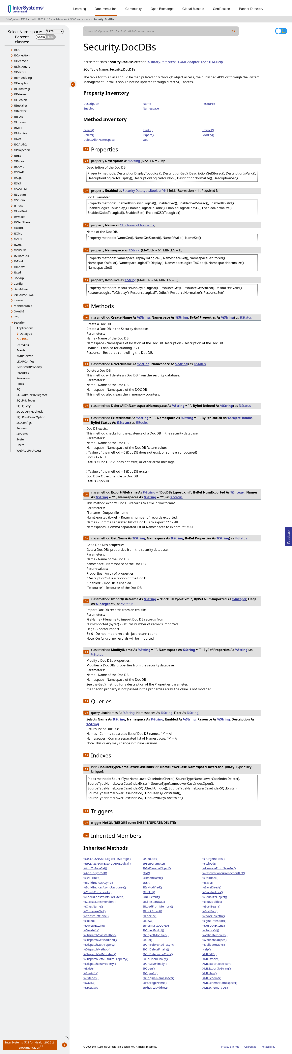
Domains (22, 345)
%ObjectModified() (155, 935)
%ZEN (18, 239)
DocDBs (109, 19)
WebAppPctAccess (29, 450)
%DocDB (20, 72)
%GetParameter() (154, 863)
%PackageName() (155, 983)
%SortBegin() (211, 906)
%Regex (19, 161)
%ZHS (18, 244)
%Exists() (89, 968)
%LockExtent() (152, 911)
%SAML (19, 167)
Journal (18, 300)
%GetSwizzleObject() (157, 868)
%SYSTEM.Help (212, 62)
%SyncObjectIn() (213, 916)
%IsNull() (149, 892)
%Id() (146, 873)
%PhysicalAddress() (156, 987)
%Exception (21, 83)
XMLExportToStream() (217, 964)
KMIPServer (24, 356)
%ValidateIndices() (214, 935)
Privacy (225, 1046)
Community (133, 9)
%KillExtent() (151, 897)
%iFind (18, 261)
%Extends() (91, 978)
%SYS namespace (80, 19)
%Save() (207, 882)
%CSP (17, 50)
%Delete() (90, 921)
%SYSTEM (20, 189)
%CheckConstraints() (97, 892)
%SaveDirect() (211, 887)
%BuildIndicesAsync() (98, 882)
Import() (208, 130)
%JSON (18, 116)
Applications (24, 328)
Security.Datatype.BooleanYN (144, 190)
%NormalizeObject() (156, 925)
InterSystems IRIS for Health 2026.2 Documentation (31, 1045)
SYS (16, 317)
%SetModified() (212, 902)
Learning (79, 9)
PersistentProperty (29, 367)
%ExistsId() (90, 973)
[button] (86, 149)
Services (22, 434)
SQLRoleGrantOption (30, 417)
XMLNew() (209, 973)
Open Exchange (162, 9)
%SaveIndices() (212, 892)
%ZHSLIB (20, 250)
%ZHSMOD (21, 256)
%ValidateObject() (214, 940)
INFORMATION (24, 295)
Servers (21, 428)
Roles (20, 384)
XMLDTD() (209, 954)
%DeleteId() (91, 930)
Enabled (88, 108)
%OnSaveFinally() (155, 964)
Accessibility (268, 1046)
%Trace (18, 206)
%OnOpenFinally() (155, 959)
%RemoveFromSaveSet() (219, 868)
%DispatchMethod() (96, 949)
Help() (206, 949)
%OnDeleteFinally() (156, 949)
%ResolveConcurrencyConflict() (223, 873)
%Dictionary (22, 66)
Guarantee (250, 1046)
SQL (19, 389)
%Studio (19, 200)
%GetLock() (150, 859)
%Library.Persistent (161, 62)
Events (20, 350)
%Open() (149, 968)
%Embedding (23, 78)
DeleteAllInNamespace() (99, 140)
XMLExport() (210, 959)
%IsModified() (152, 887)
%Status (246, 317)
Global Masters (193, 9)
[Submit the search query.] (234, 31)
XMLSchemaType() (215, 987)
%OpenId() (150, 973)
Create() (88, 130)
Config (18, 283)
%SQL (18, 178)
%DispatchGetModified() (100, 940)
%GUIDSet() (91, 987)
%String (134, 161)
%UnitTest (20, 211)
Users (20, 445)
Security (98, 19)
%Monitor (20, 133)
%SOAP (19, 172)
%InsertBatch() (153, 878)
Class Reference (58, 19)
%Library (20, 122)
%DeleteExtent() (94, 925)
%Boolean (143, 422)
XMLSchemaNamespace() (219, 983)
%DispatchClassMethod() (100, 935)
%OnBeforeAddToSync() (159, 944)
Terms (235, 1046)
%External (20, 94)
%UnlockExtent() (213, 925)
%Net (17, 139)
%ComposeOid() (94, 911)
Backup (19, 278)
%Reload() (209, 863)
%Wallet (19, 217)
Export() (148, 135)
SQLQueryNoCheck (29, 411)
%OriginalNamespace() (158, 978)
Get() (146, 140)
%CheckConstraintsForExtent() (104, 897)
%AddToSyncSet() (95, 873)
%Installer (20, 105)
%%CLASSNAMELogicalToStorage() (107, 859)
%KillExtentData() (154, 902)
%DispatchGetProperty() (99, 944)
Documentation (106, 9)
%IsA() (147, 882)
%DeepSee (21, 61)
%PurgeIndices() (213, 859)
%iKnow (19, 267)
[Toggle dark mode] (281, 31)
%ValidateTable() (213, 944)
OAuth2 (19, 311)
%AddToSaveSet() (95, 868)
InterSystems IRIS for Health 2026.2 (25, 19)
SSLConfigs (24, 423)
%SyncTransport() (214, 921)
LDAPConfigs (25, 361)
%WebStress (22, 222)
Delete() (88, 135)
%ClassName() (93, 906)
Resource (22, 372)
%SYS (17, 183)
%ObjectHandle (239, 418)
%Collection (22, 55)
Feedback (288, 535)
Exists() (148, 130)
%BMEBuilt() (92, 878)
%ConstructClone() (96, 916)
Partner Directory (251, 9)
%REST (18, 155)
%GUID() (89, 983)
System (21, 439)
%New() (148, 921)
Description (91, 104)
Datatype (26, 333)
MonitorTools (23, 306)
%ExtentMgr (22, 89)
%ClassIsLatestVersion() (99, 902)
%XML (18, 233)
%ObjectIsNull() (153, 930)
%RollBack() (210, 878)
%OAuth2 (20, 144)
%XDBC (19, 228)
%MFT (18, 128)
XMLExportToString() (216, 968)
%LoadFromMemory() (158, 906)
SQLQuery (23, 406)
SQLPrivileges (25, 400)
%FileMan (20, 100)
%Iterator (20, 111)
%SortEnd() (210, 911)
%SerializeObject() (214, 897)
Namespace (151, 108)
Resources (23, 378)
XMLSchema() (211, 978)
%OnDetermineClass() (158, 954)
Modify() (208, 135)
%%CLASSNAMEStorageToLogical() (107, 863)
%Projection (22, 150)
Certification (221, 9)
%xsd (17, 272)
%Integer (237, 492)
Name (147, 104)
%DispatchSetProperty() (99, 964)
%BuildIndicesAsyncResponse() (104, 887)
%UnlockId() (210, 930)
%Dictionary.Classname (137, 225)
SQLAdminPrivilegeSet (31, 395)
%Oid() (147, 940)
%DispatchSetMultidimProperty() (105, 959)
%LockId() (149, 916)
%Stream (20, 194)
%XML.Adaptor (188, 62)
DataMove (21, 289)
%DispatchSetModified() (99, 954)
